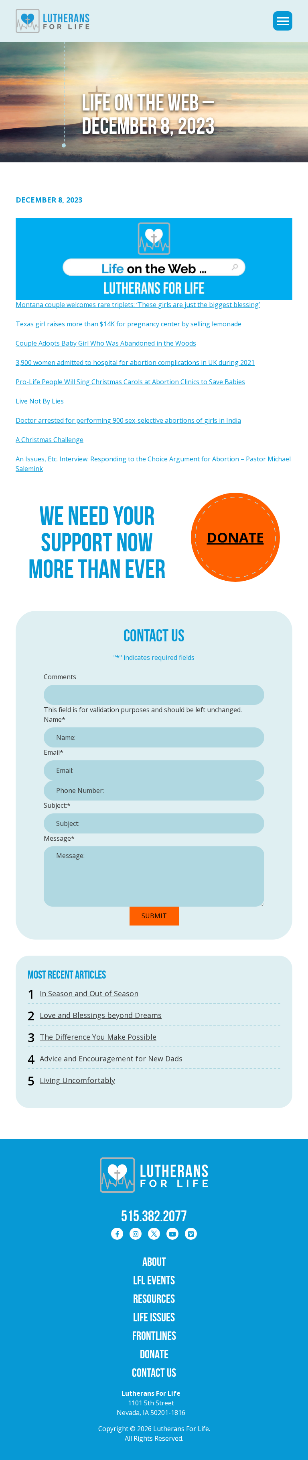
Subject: (57, 805)
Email (53, 752)
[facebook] (117, 1234)
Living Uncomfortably (77, 1080)
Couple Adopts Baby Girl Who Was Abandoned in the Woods (106, 343)
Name (54, 719)
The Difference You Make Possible (98, 1037)
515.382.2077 (154, 1216)
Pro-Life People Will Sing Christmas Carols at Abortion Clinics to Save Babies (130, 381)
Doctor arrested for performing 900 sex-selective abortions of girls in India (128, 420)
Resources (154, 1298)
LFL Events (154, 1280)
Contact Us (154, 1372)
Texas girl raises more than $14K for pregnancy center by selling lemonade (128, 323)
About (154, 1261)
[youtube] (172, 1234)
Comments (60, 676)
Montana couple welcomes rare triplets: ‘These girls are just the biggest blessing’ (138, 304)
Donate (235, 537)
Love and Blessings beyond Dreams (101, 1015)
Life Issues (154, 1317)
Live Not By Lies (40, 401)
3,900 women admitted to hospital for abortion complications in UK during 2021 (135, 362)
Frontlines (154, 1335)
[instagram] (136, 1234)
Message (59, 838)
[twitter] (154, 1234)
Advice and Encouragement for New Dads (111, 1058)
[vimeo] (191, 1234)
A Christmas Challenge (49, 439)
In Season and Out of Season (89, 993)
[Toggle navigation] (282, 21)
